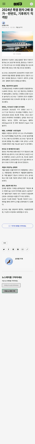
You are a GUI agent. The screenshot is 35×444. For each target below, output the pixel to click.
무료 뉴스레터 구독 (9, 291)
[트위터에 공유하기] (4, 249)
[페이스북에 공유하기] (8, 249)
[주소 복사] (27, 249)
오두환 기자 (19, 259)
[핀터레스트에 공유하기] (18, 249)
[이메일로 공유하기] (22, 249)
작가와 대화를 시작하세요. (18, 226)
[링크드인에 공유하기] (13, 249)
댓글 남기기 (19, 27)
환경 (5, 243)
